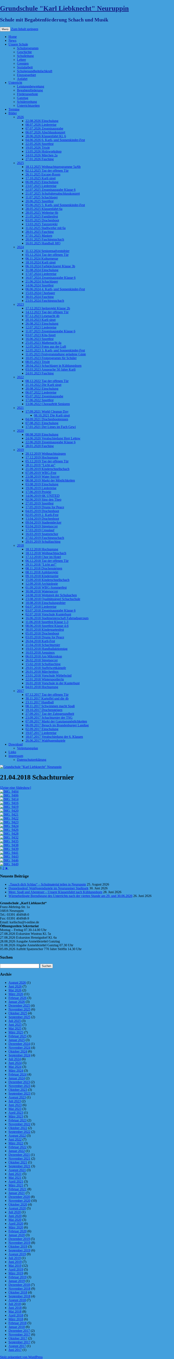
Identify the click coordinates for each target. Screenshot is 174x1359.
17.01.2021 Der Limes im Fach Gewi (50, 427)
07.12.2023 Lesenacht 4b (42, 316)
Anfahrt (22, 79)
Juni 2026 (15, 986)
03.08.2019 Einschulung (41, 484)
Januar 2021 (16, 1193)
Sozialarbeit (25, 67)
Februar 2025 (17, 1036)
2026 (20, 117)
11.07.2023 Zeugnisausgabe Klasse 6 (50, 331)
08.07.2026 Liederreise (40, 124)
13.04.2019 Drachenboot (42, 518)
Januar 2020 (16, 1235)
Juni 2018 (15, 1307)
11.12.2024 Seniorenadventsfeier (47, 251)
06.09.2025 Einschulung (41, 182)
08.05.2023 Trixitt (37, 362)
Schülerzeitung (27, 101)
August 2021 (17, 1170)
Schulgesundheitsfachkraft (34, 71)
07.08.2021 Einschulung (41, 423)
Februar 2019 (17, 1277)
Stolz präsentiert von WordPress (21, 1357)
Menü (5, 29)
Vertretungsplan (27, 748)
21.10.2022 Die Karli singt (43, 385)
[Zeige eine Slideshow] (15, 787)
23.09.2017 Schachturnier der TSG (49, 717)
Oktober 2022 (17, 1128)
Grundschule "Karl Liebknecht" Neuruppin (64, 8)
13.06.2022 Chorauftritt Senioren (47, 404)
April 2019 (15, 1269)
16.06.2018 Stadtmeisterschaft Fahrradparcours (56, 618)
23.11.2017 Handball (39, 702)
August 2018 (17, 1300)
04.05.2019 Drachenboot (42, 511)
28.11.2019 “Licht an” (40, 465)
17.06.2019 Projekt (38, 492)
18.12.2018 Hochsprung (41, 549)
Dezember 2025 (19, 1005)
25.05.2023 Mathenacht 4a (43, 342)
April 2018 (15, 1315)
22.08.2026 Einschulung (41, 121)
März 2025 (15, 1032)
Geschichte (24, 52)
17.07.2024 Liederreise (40, 274)
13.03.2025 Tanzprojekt (41, 224)
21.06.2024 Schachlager (41, 281)
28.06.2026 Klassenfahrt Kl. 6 (45, 136)
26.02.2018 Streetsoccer (41, 660)
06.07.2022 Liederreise (40, 392)
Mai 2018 (14, 1311)
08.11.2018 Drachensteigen (43, 568)
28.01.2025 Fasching (39, 232)
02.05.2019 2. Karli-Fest (41, 515)
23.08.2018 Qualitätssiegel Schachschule (52, 599)
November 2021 (19, 1158)
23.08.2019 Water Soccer (42, 476)
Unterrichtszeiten (28, 105)
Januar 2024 (16, 1078)
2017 (20, 691)
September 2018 (19, 1296)
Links (12, 752)
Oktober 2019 (17, 1246)
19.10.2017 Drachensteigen (43, 710)
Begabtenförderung (30, 90)
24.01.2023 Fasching (39, 373)
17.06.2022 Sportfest (39, 400)
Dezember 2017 (19, 1330)
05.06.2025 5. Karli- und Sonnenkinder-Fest (55, 205)
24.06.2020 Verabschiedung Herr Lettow (52, 438)
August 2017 (17, 1346)
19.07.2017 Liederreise (40, 733)
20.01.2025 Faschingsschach (44, 239)
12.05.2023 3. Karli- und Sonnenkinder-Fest (55, 350)
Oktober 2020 (17, 1204)
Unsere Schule (18, 44)
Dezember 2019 (19, 1239)
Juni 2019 (15, 1262)
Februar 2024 (17, 1074)
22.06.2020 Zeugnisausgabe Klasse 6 (50, 442)
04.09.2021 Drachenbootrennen (46, 419)
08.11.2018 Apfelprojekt (41, 572)
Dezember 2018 (19, 1285)
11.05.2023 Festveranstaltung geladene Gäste (55, 354)
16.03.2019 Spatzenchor (41, 534)
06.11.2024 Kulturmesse (41, 258)
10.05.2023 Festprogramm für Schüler (51, 358)
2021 (20, 408)
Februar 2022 (17, 1147)
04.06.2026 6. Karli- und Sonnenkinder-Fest (55, 140)
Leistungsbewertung (30, 86)
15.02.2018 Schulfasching (42, 664)
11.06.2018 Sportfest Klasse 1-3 (46, 622)
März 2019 (15, 1273)
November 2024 (19, 1047)
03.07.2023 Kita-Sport (40, 335)
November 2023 (19, 1086)
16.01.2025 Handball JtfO (42, 243)
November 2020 (19, 1200)
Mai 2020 (14, 1220)
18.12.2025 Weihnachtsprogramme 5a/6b (53, 167)
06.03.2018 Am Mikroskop (43, 656)
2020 (20, 430)
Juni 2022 (15, 1139)
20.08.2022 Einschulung (41, 388)
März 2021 (15, 1185)
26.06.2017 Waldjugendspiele (45, 740)
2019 (20, 450)
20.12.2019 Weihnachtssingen (45, 453)
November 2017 (19, 1334)
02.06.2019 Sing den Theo (43, 499)
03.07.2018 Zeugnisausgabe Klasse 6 (50, 610)
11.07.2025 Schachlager (41, 197)
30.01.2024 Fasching (39, 297)
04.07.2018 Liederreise (40, 606)
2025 (20, 163)
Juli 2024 (14, 1059)
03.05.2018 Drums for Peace (44, 637)
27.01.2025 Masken (38, 235)
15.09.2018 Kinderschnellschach (47, 580)
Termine (14, 109)
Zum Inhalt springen (24, 29)
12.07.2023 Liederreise (40, 327)
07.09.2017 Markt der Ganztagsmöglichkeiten (56, 721)
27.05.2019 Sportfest (39, 503)
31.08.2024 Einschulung (41, 270)
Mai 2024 (14, 1066)
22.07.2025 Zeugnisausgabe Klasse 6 (50, 189)
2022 (20, 377)
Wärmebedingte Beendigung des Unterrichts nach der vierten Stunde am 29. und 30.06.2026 (70, 896)
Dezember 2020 (19, 1197)
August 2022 (17, 1135)
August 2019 (17, 1254)
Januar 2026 (16, 1001)
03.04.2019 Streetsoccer (41, 526)
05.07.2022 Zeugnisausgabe (44, 396)
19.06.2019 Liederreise (40, 488)
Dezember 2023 (19, 1082)
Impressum (15, 756)
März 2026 (15, 994)
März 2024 (15, 1070)
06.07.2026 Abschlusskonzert (45, 132)
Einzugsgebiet (26, 75)
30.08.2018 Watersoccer (41, 591)
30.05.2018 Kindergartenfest (44, 629)
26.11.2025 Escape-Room (42, 174)
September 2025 (19, 1017)
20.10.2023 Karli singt (40, 320)
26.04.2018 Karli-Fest (40, 641)
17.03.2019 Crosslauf (39, 530)
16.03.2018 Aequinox (40, 652)
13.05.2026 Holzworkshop (43, 151)
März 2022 (15, 1143)
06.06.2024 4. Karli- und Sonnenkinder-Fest (55, 289)
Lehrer (21, 59)
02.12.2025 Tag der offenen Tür (47, 170)
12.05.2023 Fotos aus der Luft (45, 346)
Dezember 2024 (19, 1044)
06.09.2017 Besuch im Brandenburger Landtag (57, 725)
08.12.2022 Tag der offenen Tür (47, 381)
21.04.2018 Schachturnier (42, 645)
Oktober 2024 (17, 1051)
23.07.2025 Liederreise (40, 186)
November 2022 (19, 1124)
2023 (20, 304)
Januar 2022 (16, 1151)
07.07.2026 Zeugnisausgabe (44, 128)
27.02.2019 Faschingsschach (44, 538)
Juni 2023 (15, 1105)
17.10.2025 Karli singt (40, 178)
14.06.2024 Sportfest (39, 285)
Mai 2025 (14, 1028)
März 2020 (15, 1227)
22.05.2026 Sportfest (39, 144)
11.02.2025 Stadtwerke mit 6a (45, 228)
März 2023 (15, 1116)
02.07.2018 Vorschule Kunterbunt (48, 614)
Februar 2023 (17, 1120)
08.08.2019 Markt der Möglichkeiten (50, 480)
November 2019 (19, 1242)
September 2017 (19, 1342)
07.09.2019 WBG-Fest (40, 473)
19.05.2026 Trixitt (37, 147)
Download (15, 744)
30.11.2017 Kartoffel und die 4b (47, 698)
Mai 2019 (14, 1265)
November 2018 (19, 1288)
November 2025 (19, 1009)
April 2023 (15, 1112)
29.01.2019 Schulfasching (42, 541)
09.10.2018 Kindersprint (41, 576)
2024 (20, 247)
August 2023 (17, 1097)
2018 (20, 545)
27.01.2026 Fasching (39, 159)
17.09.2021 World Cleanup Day (47, 411)
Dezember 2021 (19, 1154)
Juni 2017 (15, 1350)
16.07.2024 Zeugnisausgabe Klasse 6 (50, 277)
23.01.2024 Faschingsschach (44, 300)
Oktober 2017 (17, 1338)
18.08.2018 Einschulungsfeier (45, 603)
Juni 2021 (15, 1174)
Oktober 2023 (17, 1089)
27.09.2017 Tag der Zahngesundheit (49, 714)
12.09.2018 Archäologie (41, 583)
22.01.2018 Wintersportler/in (44, 679)
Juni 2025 (15, 1024)
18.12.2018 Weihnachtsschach (45, 553)
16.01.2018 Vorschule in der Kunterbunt (52, 683)
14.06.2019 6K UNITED (42, 495)
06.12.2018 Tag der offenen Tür (47, 561)
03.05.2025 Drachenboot (42, 220)
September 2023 (19, 1093)
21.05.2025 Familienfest (41, 216)
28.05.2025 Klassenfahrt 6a (43, 209)
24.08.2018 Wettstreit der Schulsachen (51, 595)
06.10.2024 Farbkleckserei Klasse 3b (50, 266)
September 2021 (19, 1166)
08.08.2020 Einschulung (41, 434)
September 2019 (19, 1250)
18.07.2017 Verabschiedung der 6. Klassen (54, 736)
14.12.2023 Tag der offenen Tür (47, 312)
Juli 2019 (14, 1258)
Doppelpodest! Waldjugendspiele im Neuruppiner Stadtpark (48, 888)
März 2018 (15, 1319)
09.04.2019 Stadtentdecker (43, 522)
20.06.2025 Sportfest (39, 201)
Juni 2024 (15, 1063)
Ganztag (22, 98)
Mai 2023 (14, 1109)
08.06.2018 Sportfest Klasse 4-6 (47, 626)
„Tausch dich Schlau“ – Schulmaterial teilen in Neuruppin (47, 884)
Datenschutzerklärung (31, 759)
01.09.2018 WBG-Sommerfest (46, 587)
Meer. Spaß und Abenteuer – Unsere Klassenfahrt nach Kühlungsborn (55, 892)
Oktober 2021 (17, 1162)
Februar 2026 (17, 998)
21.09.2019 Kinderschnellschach (47, 469)
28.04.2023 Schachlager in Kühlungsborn (53, 365)
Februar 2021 (17, 1189)
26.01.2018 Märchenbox (42, 671)
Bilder (12, 113)
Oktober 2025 (17, 1013)
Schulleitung (25, 56)
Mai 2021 (14, 1177)
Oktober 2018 (17, 1292)
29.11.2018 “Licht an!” (40, 564)
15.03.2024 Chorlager (40, 293)
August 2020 (17, 1208)
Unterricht (15, 82)
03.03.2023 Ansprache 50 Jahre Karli (50, 369)
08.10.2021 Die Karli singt (52, 415)
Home (12, 36)
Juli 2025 (14, 1021)
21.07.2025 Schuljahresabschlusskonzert (52, 193)
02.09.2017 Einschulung (41, 729)
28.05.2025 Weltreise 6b (41, 212)
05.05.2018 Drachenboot (42, 633)
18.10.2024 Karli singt (40, 262)
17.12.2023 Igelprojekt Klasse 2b (47, 308)
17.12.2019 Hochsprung (41, 457)
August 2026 (17, 982)
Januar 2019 (16, 1281)
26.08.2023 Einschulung (41, 323)
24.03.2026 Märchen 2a (41, 155)
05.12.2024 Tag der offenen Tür (47, 254)
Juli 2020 (14, 1212)
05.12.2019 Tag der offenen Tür (47, 461)
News (12, 40)
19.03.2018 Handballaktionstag (46, 648)
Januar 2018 (16, 1327)
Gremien (23, 63)
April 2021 (15, 1181)
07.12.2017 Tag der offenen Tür (47, 694)
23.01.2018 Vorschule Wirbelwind (48, 675)
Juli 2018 (14, 1304)
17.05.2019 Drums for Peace (44, 507)
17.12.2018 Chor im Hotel (43, 557)
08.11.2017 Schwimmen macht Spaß (50, 706)
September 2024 (19, 1055)
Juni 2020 (15, 1216)
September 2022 (19, 1132)
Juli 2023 (14, 1101)
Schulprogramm (27, 48)
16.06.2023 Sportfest (39, 339)
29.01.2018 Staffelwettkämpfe (45, 668)
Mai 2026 (14, 990)
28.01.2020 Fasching (39, 446)
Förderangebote (27, 94)
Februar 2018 (17, 1323)
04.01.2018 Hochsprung (41, 687)
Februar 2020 (17, 1231)
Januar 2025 (16, 1040)
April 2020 (15, 1223)
